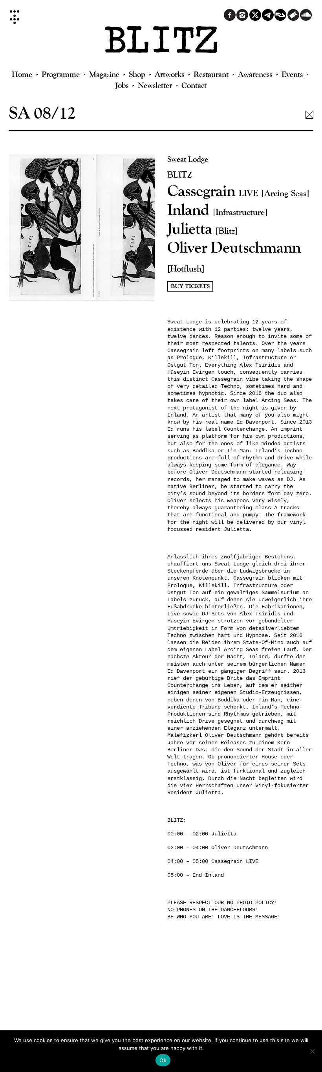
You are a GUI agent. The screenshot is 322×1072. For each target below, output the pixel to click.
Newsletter (155, 85)
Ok (162, 1060)
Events (292, 74)
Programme (61, 74)
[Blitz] (161, 43)
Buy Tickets (190, 286)
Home (22, 74)
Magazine (104, 74)
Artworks (169, 74)
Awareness (255, 74)
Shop (137, 74)
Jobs (121, 85)
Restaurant (211, 74)
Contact (194, 85)
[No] (312, 1051)
